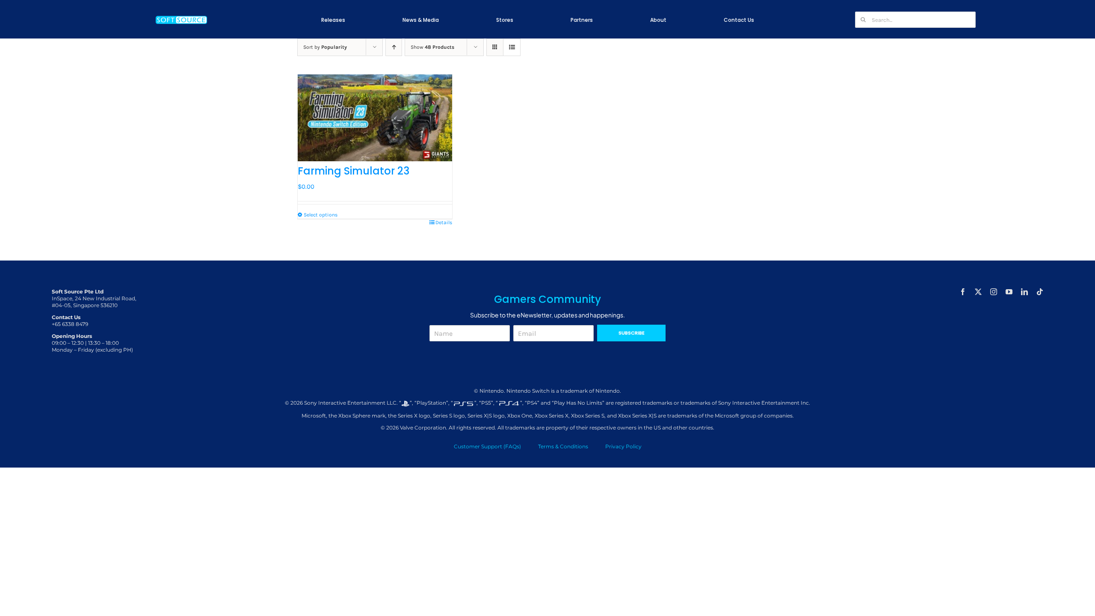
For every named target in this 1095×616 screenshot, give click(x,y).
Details (443, 222)
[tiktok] (1039, 291)
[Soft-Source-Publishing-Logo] (181, 17)
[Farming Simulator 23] (375, 117)
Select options (320, 215)
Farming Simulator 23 (353, 171)
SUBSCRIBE (632, 332)
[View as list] (511, 47)
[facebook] (962, 291)
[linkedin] (1024, 291)
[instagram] (993, 291)
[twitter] (978, 291)
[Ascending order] (393, 47)
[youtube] (1009, 291)
